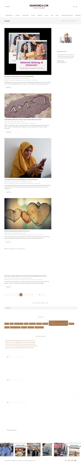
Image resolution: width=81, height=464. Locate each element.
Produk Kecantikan (14, 327)
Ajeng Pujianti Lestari (17, 78)
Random (23, 327)
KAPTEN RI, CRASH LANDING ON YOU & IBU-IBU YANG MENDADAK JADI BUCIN (25, 276)
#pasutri (7, 123)
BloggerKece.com (32, 460)
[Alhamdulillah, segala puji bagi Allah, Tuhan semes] (47, 449)
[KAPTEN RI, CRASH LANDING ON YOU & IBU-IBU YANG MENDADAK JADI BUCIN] (27, 261)
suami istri (31, 234)
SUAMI (27, 123)
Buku (6, 323)
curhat (14, 234)
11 (33, 123)
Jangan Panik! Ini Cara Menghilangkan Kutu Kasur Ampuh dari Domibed (20, 342)
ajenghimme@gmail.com (62, 62)
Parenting (24, 78)
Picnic (31, 181)
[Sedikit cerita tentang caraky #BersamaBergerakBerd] (20, 449)
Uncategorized (29, 278)
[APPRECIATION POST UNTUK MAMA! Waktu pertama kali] (60, 449)
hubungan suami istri (13, 123)
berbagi (17, 80)
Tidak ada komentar (39, 234)
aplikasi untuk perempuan (10, 80)
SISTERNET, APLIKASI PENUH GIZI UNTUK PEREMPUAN (19, 76)
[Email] (75, 460)
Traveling (30, 327)
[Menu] (76, 6)
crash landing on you (9, 279)
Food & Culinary (18, 323)
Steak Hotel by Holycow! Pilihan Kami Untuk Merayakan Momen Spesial (20, 344)
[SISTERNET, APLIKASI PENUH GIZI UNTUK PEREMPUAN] (27, 51)
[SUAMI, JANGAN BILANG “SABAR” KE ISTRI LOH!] (27, 213)
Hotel (25, 323)
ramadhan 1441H (19, 183)
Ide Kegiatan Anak (53, 323)
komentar (20, 123)
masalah (17, 234)
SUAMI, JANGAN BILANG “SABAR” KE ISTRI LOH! (17, 231)
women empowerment (26, 80)
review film (34, 279)
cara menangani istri (9, 234)
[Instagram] (9, 7)
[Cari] (74, 6)
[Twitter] (7, 7)
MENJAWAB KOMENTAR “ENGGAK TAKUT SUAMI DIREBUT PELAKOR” (23, 119)
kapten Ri (24, 279)
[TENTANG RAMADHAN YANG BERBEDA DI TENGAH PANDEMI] (27, 158)
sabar (28, 234)
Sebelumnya (6, 294)
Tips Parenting (62, 323)
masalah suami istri (23, 234)
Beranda (63, 20)
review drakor (28, 279)
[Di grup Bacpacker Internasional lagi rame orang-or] (6, 449)
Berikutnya (43, 294)
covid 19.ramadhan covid (10, 183)
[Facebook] (5, 7)
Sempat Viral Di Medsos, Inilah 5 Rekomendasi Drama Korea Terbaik (19, 347)
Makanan (45, 323)
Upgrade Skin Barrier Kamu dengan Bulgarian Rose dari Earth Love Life (20, 340)
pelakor (24, 123)
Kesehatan (31, 323)
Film (11, 323)
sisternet (20, 80)
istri (17, 123)
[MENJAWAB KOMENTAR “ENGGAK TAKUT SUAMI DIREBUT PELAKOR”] (27, 105)
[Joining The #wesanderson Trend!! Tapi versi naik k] (74, 449)
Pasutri (28, 78)
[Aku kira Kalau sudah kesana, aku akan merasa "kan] (33, 449)
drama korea (16, 279)
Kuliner (38, 323)
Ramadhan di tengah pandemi (28, 183)
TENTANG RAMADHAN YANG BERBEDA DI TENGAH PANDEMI (21, 179)
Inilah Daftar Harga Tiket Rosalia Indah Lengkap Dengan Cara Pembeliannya (21, 345)
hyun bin (20, 279)
